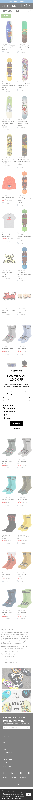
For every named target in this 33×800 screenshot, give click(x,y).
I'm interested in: (8, 405)
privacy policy (16, 798)
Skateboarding (10, 408)
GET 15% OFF (16, 423)
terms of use (5, 798)
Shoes (8, 415)
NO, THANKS (16, 428)
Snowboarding (10, 411)
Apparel (8, 418)
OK (29, 794)
